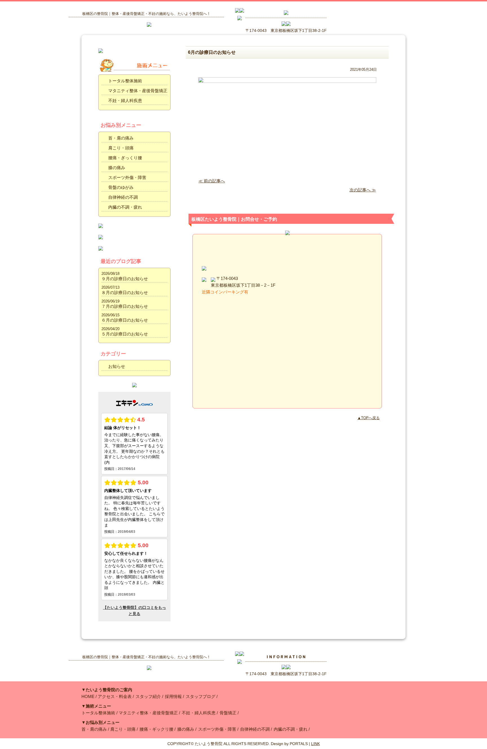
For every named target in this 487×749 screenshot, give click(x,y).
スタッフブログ (200, 696)
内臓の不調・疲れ (125, 207)
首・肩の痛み (121, 138)
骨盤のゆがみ (121, 187)
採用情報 (173, 696)
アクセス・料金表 (115, 696)
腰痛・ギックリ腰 (156, 729)
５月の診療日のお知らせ (124, 334)
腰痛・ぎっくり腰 (125, 157)
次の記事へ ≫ (362, 189)
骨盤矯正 (228, 712)
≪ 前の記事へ (211, 180)
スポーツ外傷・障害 (127, 177)
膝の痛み (116, 167)
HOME (87, 696)
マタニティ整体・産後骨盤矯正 (137, 90)
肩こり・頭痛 (121, 147)
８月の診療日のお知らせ (124, 292)
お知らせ (116, 366)
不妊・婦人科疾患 (125, 100)
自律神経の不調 (123, 197)
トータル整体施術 (125, 80)
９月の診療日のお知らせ (124, 278)
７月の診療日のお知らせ (124, 306)
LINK (315, 743)
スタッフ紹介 (148, 696)
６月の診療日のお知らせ (124, 320)
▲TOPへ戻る (368, 418)
